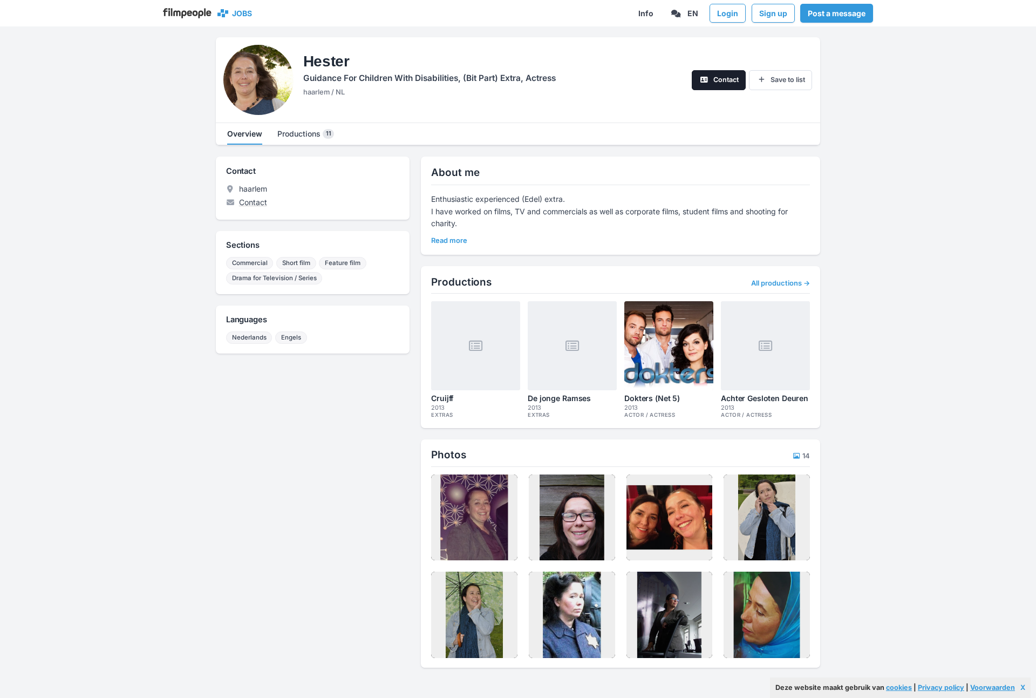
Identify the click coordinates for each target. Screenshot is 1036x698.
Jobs (240, 13)
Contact (253, 202)
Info (645, 13)
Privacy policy (941, 687)
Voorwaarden (992, 687)
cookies (899, 687)
